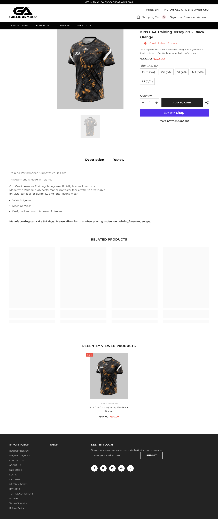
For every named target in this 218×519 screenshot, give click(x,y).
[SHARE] (206, 103)
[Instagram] (103, 468)
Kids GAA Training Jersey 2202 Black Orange (109, 409)
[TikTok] (112, 468)
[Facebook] (94, 468)
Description (94, 160)
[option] (90, 69)
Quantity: (146, 95)
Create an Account (196, 17)
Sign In (174, 17)
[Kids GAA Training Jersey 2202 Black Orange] (109, 376)
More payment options (174, 120)
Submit (151, 455)
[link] (32, 316)
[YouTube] (121, 468)
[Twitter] (130, 468)
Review (118, 160)
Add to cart (182, 102)
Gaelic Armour (109, 403)
